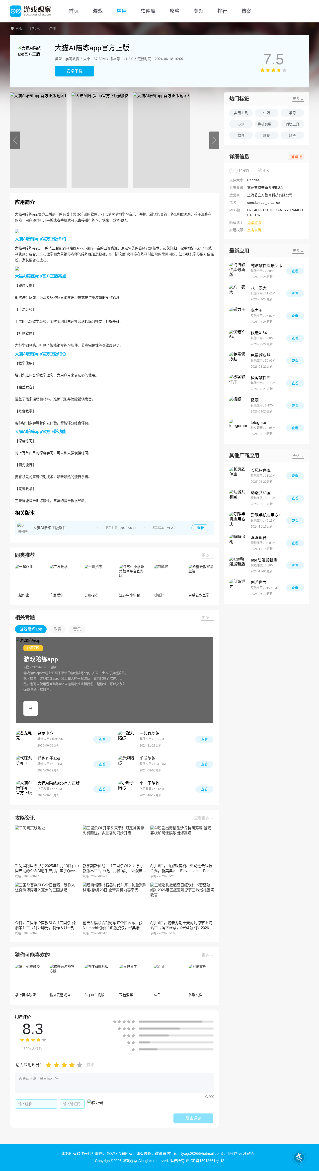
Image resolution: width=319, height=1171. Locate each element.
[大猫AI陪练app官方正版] (24, 789)
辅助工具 (292, 124)
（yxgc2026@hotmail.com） (201, 1153)
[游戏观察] (30, 11)
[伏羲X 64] (238, 338)
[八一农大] (238, 293)
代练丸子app (48, 758)
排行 (222, 11)
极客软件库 (261, 378)
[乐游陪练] (127, 764)
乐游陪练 (148, 758)
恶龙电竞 (45, 733)
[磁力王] (238, 316)
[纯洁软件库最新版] (238, 271)
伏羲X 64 (259, 333)
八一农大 (259, 288)
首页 (74, 11)
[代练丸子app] (24, 764)
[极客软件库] (238, 383)
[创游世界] (238, 588)
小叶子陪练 (150, 783)
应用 (122, 11)
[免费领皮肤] (238, 360)
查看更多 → (204, 818)
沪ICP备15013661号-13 (205, 1161)
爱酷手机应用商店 (267, 515)
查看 (200, 528)
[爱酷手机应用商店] (238, 520)
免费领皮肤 (261, 355)
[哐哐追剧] (238, 543)
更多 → (208, 555)
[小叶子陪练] (127, 789)
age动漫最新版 (264, 560)
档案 (246, 11)
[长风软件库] (238, 475)
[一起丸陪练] (127, 739)
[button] (15, 140)
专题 (198, 11)
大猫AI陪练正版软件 (49, 528)
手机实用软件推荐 (267, 124)
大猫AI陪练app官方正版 (58, 783)
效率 (292, 135)
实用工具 (241, 113)
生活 (266, 113)
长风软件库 (261, 470)
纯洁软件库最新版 (267, 266)
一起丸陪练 (150, 733)
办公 (241, 124)
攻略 (174, 11)
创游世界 (259, 582)
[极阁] (238, 405)
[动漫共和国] (238, 498)
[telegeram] (238, 428)
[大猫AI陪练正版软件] (22, 528)
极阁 (255, 400)
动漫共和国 (261, 493)
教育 (241, 135)
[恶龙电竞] (24, 739)
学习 (292, 113)
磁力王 (257, 310)
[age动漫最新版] (238, 565)
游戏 (98, 11)
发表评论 (193, 1118)
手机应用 (36, 28)
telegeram (259, 422)
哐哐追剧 (259, 538)
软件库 (148, 11)
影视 (266, 135)
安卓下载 (74, 71)
